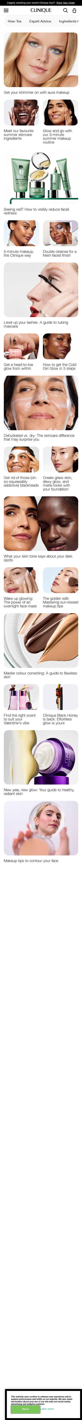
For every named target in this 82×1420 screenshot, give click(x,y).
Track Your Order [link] (65, 2)
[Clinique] (41, 10)
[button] (75, 10)
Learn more (47, 1409)
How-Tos (14, 21)
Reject (25, 1409)
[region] (43, 1404)
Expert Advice (40, 21)
